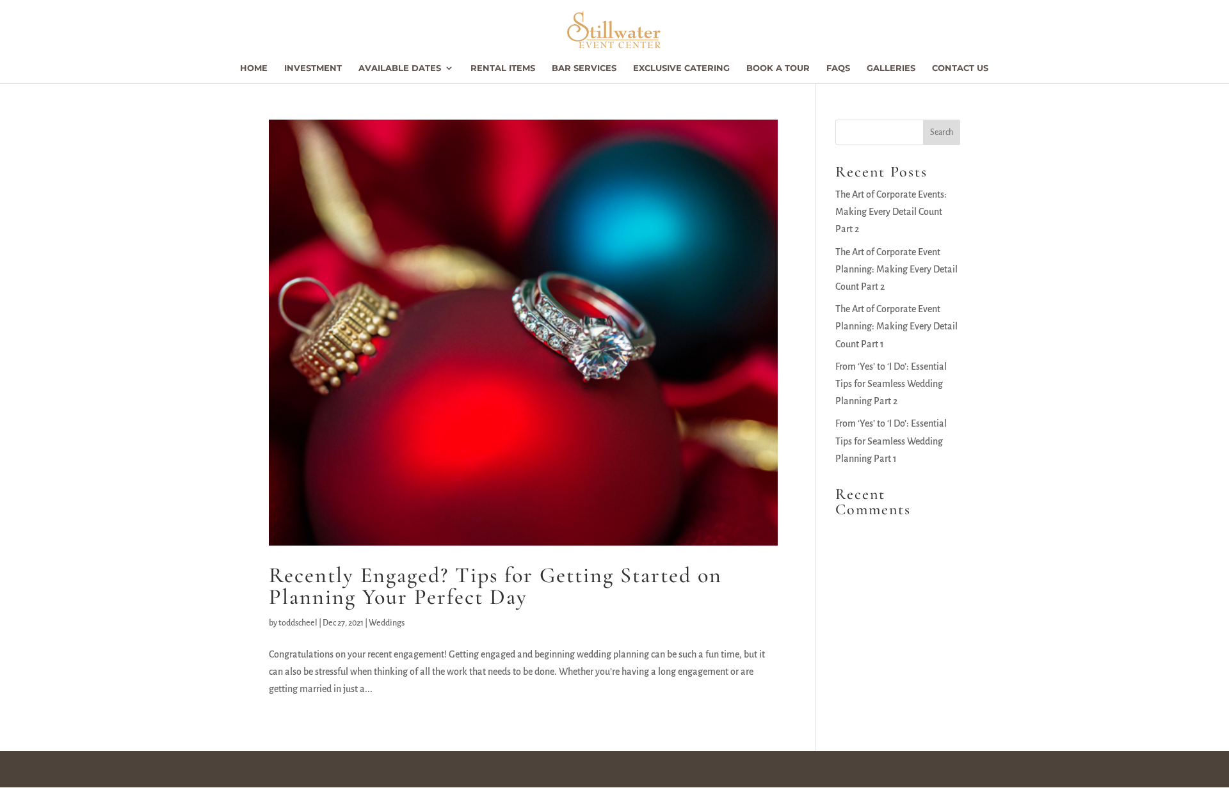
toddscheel (297, 623)
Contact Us (960, 68)
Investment (313, 68)
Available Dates (399, 68)
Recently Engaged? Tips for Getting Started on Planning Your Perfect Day (495, 586)
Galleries (891, 68)
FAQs (838, 68)
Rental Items (502, 68)
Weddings (387, 623)
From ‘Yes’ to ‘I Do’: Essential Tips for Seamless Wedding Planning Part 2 (891, 383)
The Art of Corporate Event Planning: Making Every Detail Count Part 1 (896, 326)
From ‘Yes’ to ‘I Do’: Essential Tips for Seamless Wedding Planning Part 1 (891, 440)
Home (254, 68)
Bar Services (584, 68)
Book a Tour (778, 68)
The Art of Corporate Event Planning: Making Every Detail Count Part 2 (896, 269)
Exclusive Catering (681, 68)
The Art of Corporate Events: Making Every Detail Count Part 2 (891, 211)
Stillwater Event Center (325, 769)
